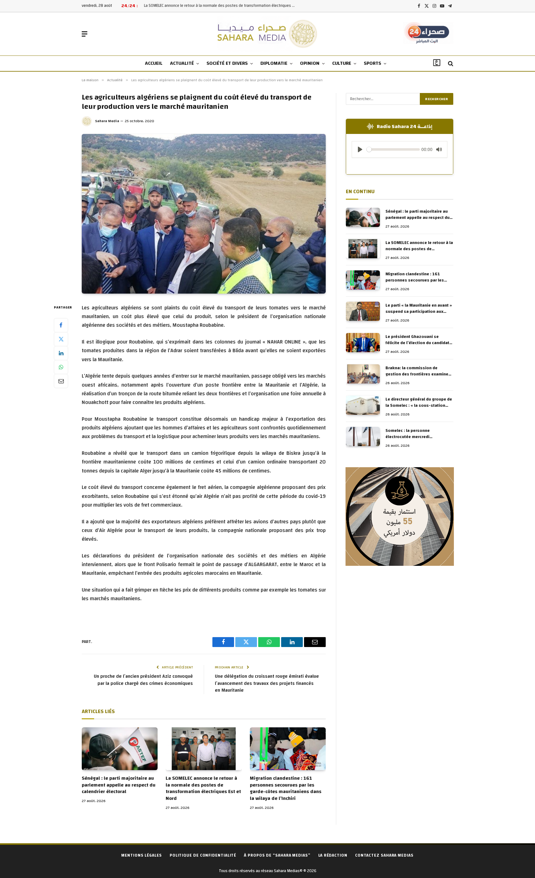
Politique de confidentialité (203, 855)
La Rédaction (332, 855)
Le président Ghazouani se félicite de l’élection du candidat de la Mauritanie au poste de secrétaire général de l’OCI (417, 340)
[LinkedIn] (61, 353)
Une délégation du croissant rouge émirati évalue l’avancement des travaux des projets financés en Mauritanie (267, 683)
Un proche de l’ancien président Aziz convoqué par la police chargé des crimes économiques (143, 680)
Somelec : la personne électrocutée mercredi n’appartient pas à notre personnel (409, 434)
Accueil (154, 63)
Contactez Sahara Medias (384, 855)
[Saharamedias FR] (267, 34)
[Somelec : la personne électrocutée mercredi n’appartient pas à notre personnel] (363, 436)
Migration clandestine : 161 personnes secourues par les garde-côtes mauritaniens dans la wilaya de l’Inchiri (285, 788)
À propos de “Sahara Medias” (277, 855)
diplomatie (273, 63)
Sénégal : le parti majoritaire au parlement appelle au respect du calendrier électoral (118, 785)
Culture (341, 63)
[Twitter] (61, 339)
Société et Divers (227, 63)
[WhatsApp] (61, 367)
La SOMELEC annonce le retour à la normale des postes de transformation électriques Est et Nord (221, 5)
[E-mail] (61, 381)
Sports (372, 63)
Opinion (310, 63)
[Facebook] (61, 325)
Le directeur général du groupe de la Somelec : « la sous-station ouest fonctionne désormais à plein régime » (418, 402)
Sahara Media (107, 121)
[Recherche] (450, 64)
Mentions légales (141, 855)
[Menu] (84, 34)
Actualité (182, 63)
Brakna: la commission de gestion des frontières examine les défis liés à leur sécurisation (417, 371)
